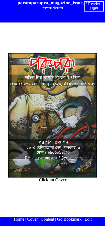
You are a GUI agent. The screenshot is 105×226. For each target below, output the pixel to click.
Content (47, 219)
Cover (32, 219)
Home (19, 219)
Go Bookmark (69, 219)
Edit (88, 219)
